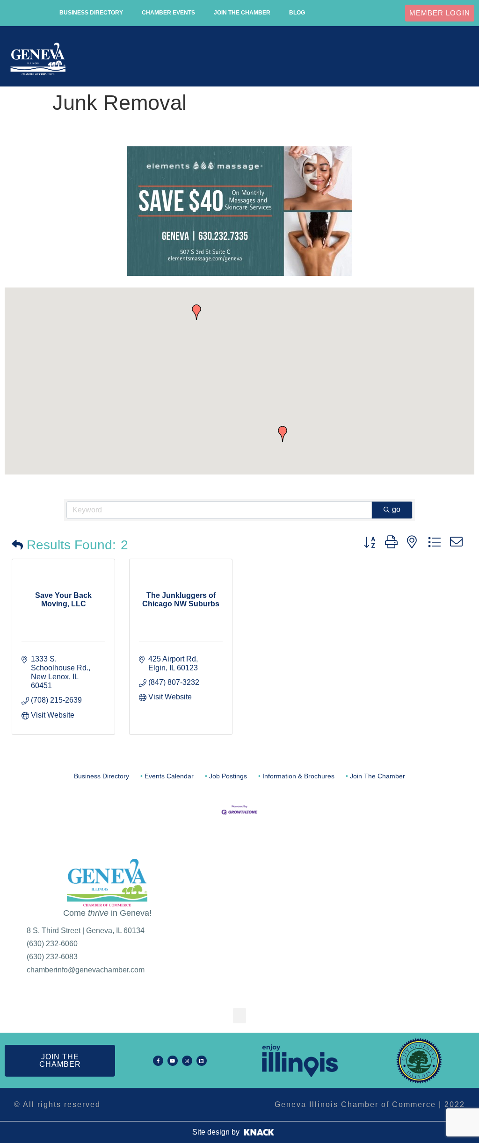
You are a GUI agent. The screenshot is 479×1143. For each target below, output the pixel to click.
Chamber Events (168, 12)
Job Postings (228, 776)
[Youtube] (172, 1061)
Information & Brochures (298, 776)
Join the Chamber (242, 12)
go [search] (396, 509)
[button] (463, 58)
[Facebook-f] (158, 1061)
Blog (297, 12)
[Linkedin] (201, 1061)
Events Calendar (169, 776)
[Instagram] (187, 1061)
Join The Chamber (377, 776)
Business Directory (91, 12)
